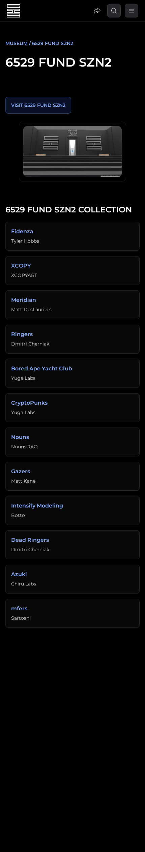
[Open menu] (131, 10)
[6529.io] (72, 151)
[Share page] (97, 11)
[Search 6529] (114, 10)
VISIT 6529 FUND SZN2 (38, 105)
